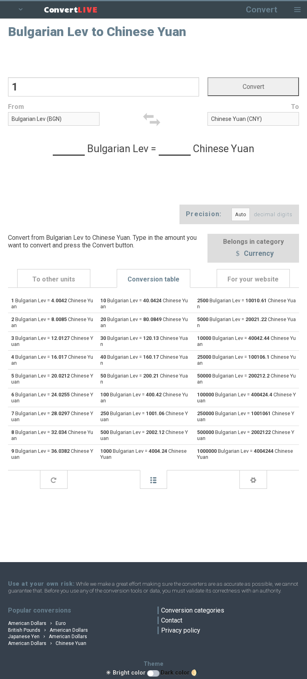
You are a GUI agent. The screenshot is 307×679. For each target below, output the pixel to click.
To (295, 106)
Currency (258, 253)
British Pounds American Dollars (48, 630)
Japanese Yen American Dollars (47, 636)
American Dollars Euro (37, 623)
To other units (53, 279)
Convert (261, 9)
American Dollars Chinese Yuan (47, 643)
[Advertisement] (154, 57)
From (16, 106)
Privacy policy (180, 630)
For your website (253, 279)
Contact (171, 620)
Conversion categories (192, 610)
